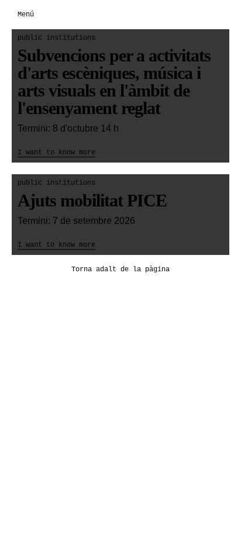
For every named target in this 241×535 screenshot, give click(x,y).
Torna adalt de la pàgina (120, 269)
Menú (26, 15)
